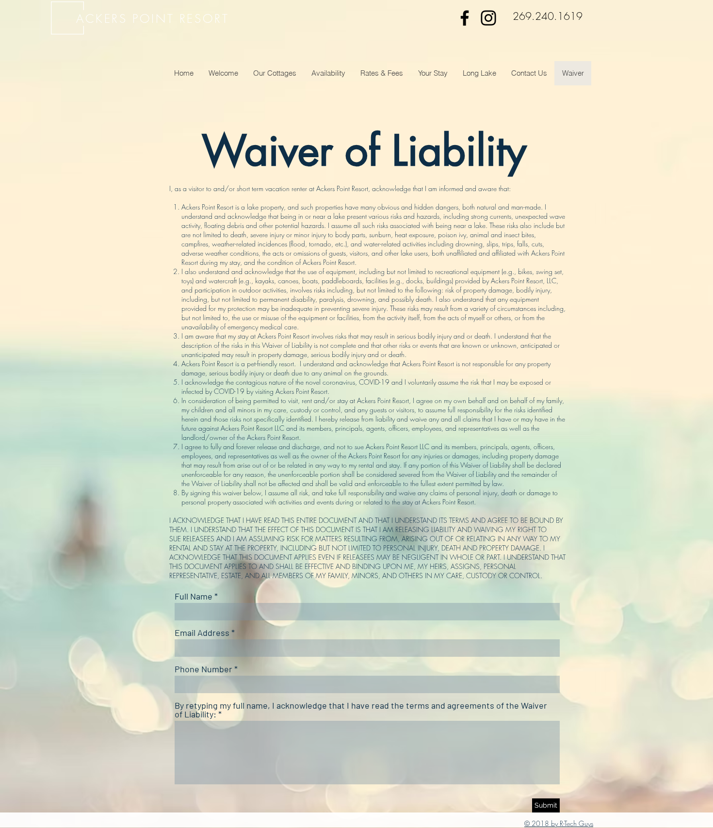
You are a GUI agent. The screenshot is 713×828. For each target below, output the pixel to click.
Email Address (202, 632)
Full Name (193, 596)
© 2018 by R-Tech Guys (558, 823)
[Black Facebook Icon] (464, 18)
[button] (274, 73)
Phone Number (203, 669)
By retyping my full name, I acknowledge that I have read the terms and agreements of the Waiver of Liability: (361, 709)
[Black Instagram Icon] (488, 18)
